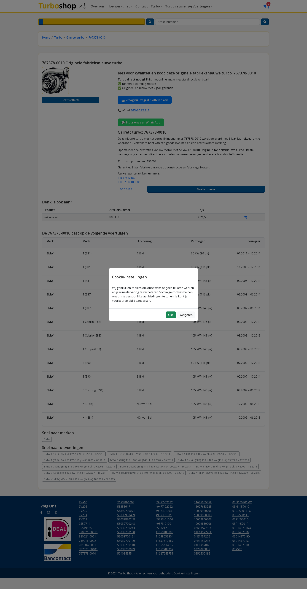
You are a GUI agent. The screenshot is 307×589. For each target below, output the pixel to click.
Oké (171, 315)
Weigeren (186, 315)
